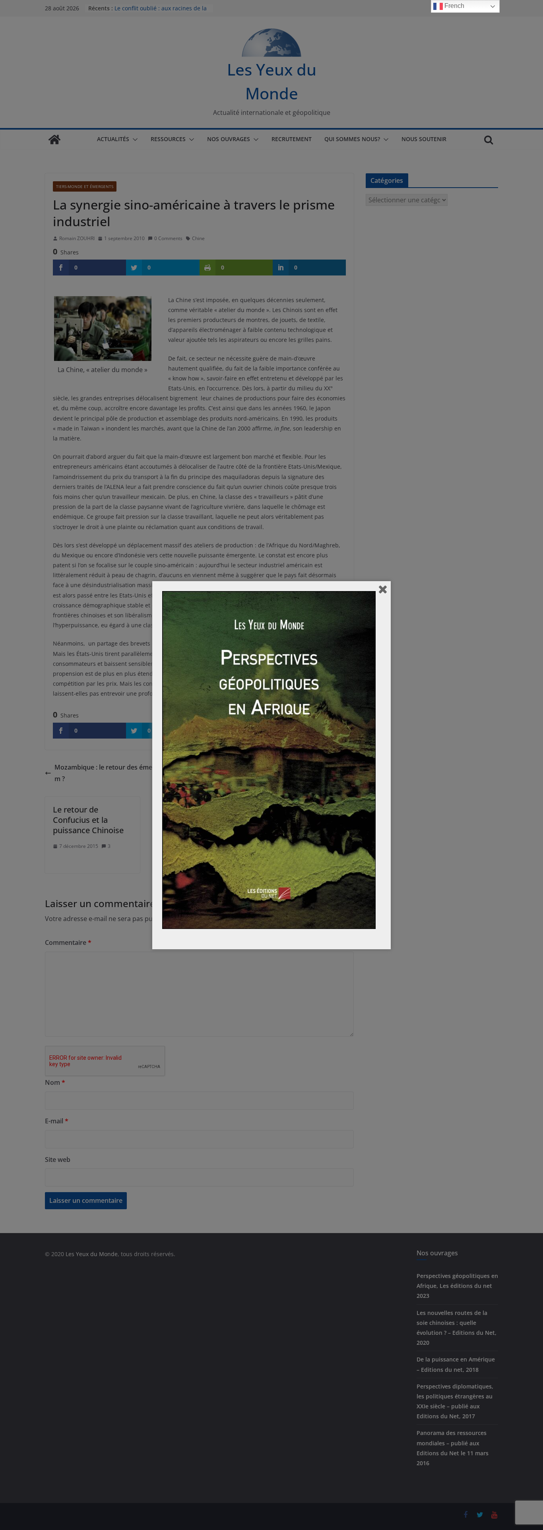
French (453, 5)
